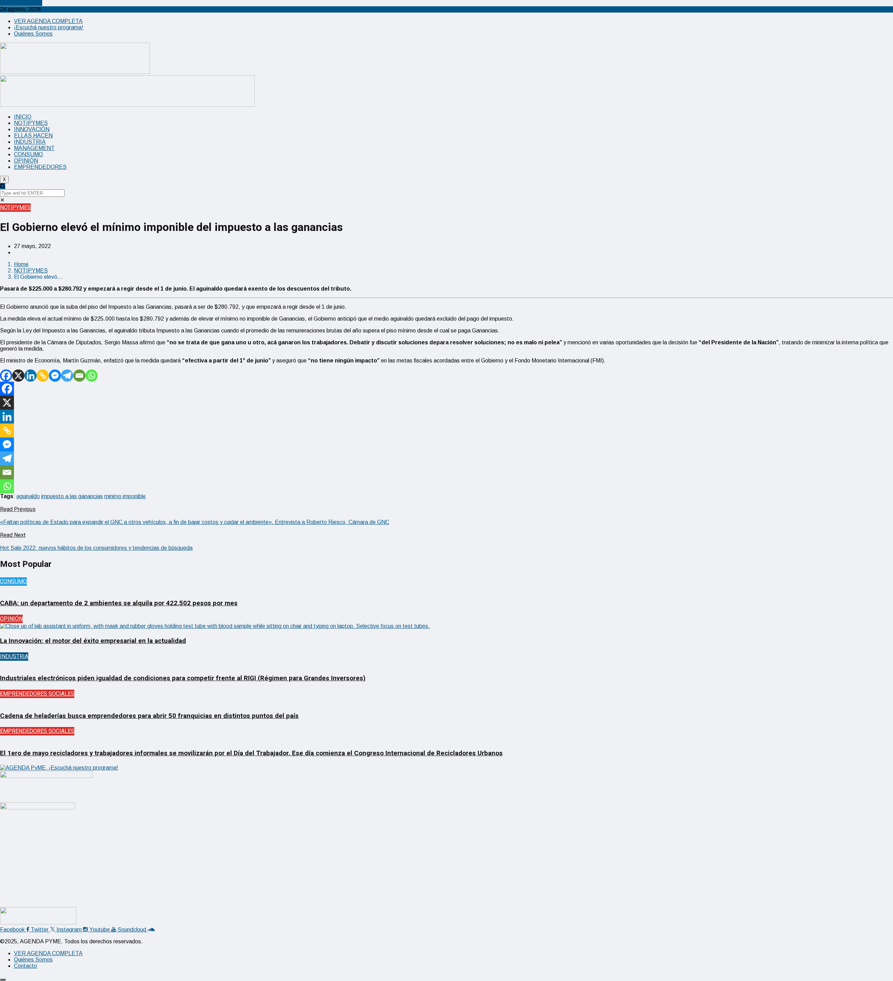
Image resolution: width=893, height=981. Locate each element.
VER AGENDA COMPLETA (48, 21)
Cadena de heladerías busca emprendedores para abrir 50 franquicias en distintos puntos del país (149, 716)
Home (21, 264)
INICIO (22, 117)
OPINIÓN (26, 161)
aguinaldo (28, 496)
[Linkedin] (30, 375)
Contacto (25, 966)
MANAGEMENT (34, 148)
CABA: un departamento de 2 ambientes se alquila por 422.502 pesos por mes (119, 603)
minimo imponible (125, 496)
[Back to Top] (3, 980)
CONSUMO (28, 154)
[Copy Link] (43, 375)
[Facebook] (6, 375)
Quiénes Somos (33, 34)
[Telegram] (67, 375)
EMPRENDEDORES (40, 167)
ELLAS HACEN (33, 135)
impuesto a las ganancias (72, 496)
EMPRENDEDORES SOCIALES (37, 694)
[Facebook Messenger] (55, 375)
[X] (18, 375)
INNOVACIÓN (32, 129)
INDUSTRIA (30, 142)
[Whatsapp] (91, 375)
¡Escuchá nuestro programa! (48, 27)
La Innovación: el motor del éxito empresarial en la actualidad (93, 641)
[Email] (79, 375)
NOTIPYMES (31, 123)
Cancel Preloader (21, 3)
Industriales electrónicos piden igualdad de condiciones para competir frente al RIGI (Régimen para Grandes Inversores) (183, 678)
